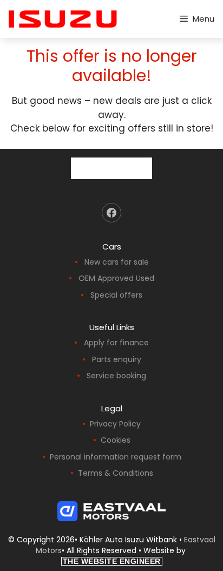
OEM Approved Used (116, 278)
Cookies (115, 440)
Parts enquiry (116, 359)
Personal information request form (115, 456)
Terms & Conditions (115, 473)
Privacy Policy (115, 423)
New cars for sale (116, 262)
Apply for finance (116, 342)
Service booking (116, 375)
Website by (125, 555)
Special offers (116, 295)
